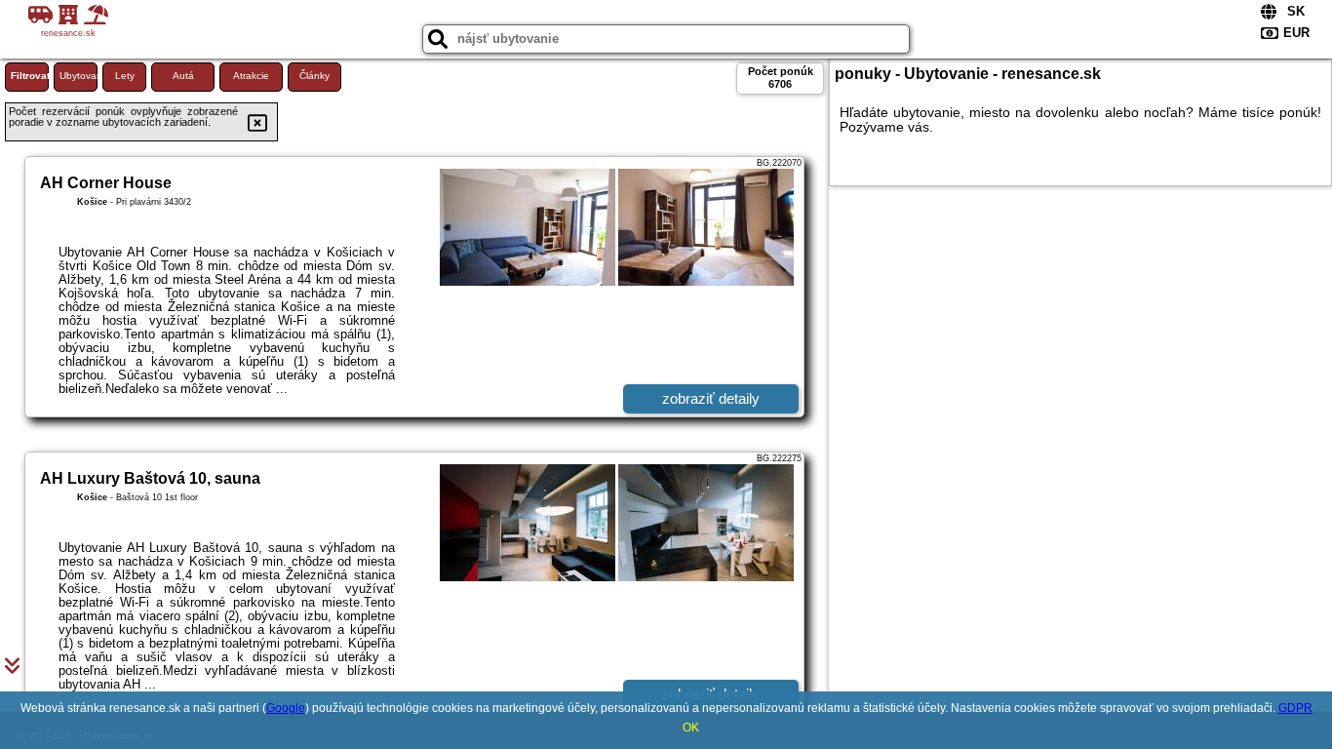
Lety (125, 75)
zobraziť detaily (711, 398)
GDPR (1295, 708)
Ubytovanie (78, 75)
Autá (183, 75)
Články (314, 75)
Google (285, 708)
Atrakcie (251, 75)
